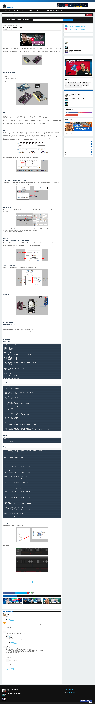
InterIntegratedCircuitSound (16, 590)
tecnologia (33, 590)
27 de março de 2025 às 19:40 (13, 660)
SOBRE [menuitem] (14, 10)
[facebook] (89, 1)
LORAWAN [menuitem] (30, 10)
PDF (32, 581)
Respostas (9, 619)
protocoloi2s (30, 590)
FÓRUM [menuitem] (10, 10)
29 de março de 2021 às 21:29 (10, 622)
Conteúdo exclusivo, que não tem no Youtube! (76, 29)
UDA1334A (9, 25)
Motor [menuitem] (38, 10)
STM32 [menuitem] (34, 10)
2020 (78, 149)
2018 (78, 152)
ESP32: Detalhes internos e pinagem (74, 41)
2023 (78, 144)
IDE (90, 82)
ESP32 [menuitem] (26, 10)
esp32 (6, 590)
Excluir (10, 627)
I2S (11, 590)
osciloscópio (70, 85)
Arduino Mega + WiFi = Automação (74, 102)
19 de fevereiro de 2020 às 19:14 (11, 615)
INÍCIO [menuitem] (6, 10)
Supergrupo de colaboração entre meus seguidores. (77, 26)
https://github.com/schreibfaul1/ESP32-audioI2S (32, 333)
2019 (78, 151)
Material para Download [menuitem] (49, 10)
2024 (78, 143)
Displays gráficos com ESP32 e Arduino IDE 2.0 (11, 604)
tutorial (71, 82)
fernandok (9, 590)
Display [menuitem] (42, 10)
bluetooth (74, 85)
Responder (11, 620)
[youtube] (90, 1)
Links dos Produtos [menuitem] (59, 10)
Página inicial (5, 25)
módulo (66, 85)
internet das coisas (85, 82)
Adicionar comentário (10, 669)
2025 (78, 141)
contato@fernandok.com (69, 689)
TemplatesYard (10, 702)
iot (20, 590)
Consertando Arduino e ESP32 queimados (30, 604)
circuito (81, 85)
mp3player (26, 590)
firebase (78, 85)
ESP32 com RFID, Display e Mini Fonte (49, 604)
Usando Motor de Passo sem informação (73, 131)
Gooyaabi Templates (23, 702)
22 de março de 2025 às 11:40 (13, 638)
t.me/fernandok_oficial (69, 690)
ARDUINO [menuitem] (18, 10)
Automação (74, 82)
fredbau (7, 614)
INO (32, 583)
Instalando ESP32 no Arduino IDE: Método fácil (76, 98)
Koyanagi (23, 590)
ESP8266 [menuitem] (22, 10)
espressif (87, 85)
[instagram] (92, 1)
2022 (78, 146)
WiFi (77, 82)
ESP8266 (81, 82)
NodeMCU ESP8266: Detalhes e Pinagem (75, 50)
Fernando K (5, 29)
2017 (78, 154)
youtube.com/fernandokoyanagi (70, 692)
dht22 (84, 85)
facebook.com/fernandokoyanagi (71, 691)
